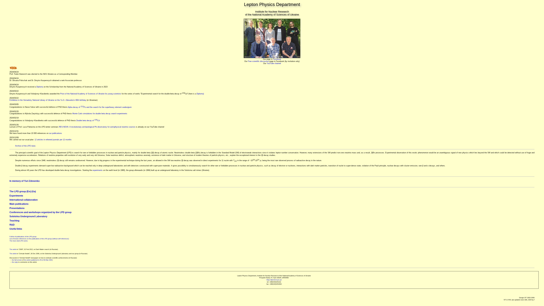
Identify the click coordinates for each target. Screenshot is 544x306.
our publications (55, 133)
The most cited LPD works (18, 241)
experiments (98, 170)
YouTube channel (274, 63)
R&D (12, 225)
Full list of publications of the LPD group (22, 236)
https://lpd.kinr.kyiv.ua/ (274, 280)
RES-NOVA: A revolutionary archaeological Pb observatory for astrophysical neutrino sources (97, 127)
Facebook (277, 59)
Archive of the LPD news (25, 146)
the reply (15, 262)
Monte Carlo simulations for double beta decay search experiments (99, 113)
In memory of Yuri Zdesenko (24, 181)
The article (13, 249)
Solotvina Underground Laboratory (28, 216)
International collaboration (23, 200)
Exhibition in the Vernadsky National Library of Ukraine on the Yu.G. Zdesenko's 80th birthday (47, 100)
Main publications (18, 204)
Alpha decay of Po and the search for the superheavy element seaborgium (100, 107)
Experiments (16, 196)
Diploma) (200, 94)
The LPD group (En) (20, 191)
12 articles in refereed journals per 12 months (53, 140)
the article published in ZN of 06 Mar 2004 (38, 260)
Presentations (17, 208)
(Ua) (33, 191)
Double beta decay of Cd (88, 120)
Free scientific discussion (258, 61)
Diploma (39, 87)
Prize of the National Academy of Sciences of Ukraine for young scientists (90, 94)
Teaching (14, 220)
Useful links (15, 229)
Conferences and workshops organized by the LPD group (40, 212)
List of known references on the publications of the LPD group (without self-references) (39, 239)
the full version (17, 260)
